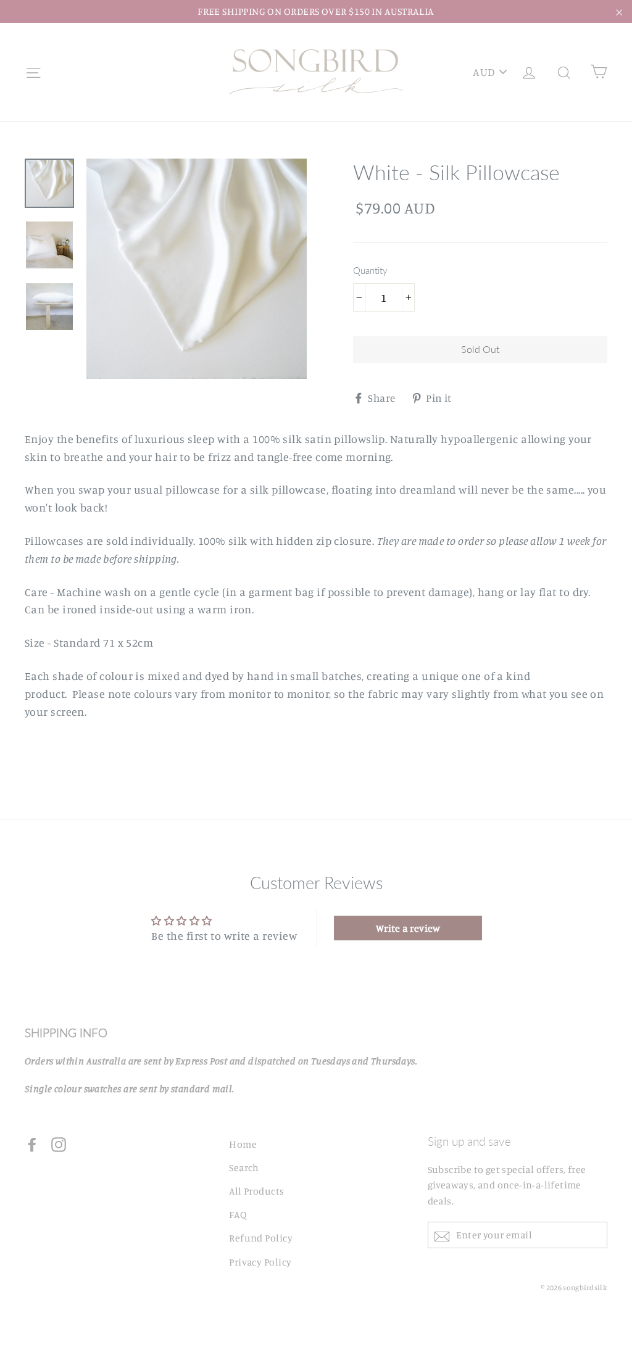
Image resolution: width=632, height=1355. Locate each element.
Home (243, 1144)
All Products (256, 1191)
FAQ (238, 1214)
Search (244, 1167)
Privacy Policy (260, 1262)
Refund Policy (261, 1238)
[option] (196, 269)
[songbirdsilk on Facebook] (32, 1143)
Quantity (370, 270)
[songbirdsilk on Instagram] (58, 1143)
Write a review (408, 928)
